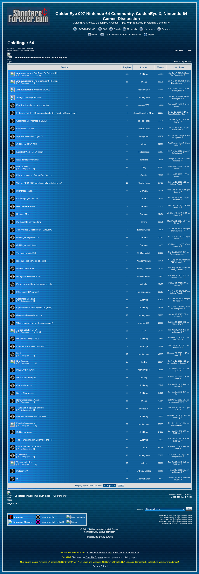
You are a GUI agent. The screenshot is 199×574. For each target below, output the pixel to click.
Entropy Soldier (144, 471)
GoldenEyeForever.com (98, 552)
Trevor (176, 122)
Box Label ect (22, 166)
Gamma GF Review (25, 206)
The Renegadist (176, 75)
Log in (151, 34)
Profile (95, 34)
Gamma (144, 191)
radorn (144, 463)
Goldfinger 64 (20, 42)
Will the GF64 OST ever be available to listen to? (39, 183)
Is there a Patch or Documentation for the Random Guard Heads (46, 113)
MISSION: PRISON (25, 370)
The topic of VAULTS (26, 253)
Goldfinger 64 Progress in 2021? (31, 121)
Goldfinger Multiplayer (26, 245)
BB (96, 537)
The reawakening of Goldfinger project (34, 440)
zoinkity (143, 284)
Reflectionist (143, 152)
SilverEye (143, 346)
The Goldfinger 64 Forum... (46, 81)
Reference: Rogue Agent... (28, 400)
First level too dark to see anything (32, 105)
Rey (144, 331)
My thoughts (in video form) (29, 222)
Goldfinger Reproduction (27, 237)
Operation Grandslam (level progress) (34, 307)
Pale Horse (176, 130)
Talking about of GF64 (26, 330)
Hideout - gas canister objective (31, 261)
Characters (21, 454)
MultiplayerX (177, 332)
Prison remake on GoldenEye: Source (34, 175)
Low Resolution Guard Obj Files (31, 416)
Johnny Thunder (176, 184)
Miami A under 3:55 (25, 268)
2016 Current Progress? (27, 292)
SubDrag (21, 48)
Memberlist (132, 29)
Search (117, 29)
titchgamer (144, 136)
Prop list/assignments (26, 423)
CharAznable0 (143, 479)
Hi (17, 479)
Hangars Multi (22, 214)
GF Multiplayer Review (27, 198)
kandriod (144, 160)
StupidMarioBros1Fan (144, 113)
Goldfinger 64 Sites (33, 97)
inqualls (177, 316)
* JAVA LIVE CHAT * (87, 29)
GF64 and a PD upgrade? (28, 446)
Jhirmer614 (143, 323)
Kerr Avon (177, 340)
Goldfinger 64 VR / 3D (26, 144)
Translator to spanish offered (30, 408)
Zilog (143, 167)
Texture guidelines (24, 462)
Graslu (144, 175)
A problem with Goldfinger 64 (29, 136)
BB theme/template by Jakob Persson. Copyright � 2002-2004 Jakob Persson (99, 530)
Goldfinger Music (24, 432)
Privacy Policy (99, 566)
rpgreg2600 (143, 105)
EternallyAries (176, 83)
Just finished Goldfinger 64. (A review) (34, 230)
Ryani (144, 222)
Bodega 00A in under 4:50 (28, 276)
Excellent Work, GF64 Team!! (30, 152)
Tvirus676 (143, 408)
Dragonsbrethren (176, 254)
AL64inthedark (144, 253)
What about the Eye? (26, 377)
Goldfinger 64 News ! (26, 299)
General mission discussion (29, 315)
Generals (29, 48)
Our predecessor (24, 385)
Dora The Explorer (94, 557)
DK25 (177, 355)
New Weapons (23, 361)
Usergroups (149, 29)
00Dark (177, 480)
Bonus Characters (25, 393)
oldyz (143, 144)
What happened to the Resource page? (34, 323)
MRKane (176, 200)
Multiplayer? (22, 471)
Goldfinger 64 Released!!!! (46, 73)
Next (190, 50)
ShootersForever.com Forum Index (32, 57)
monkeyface (144, 90)
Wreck (144, 82)
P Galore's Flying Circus (27, 338)
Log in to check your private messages (123, 34)
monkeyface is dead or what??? (31, 346)
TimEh (144, 362)
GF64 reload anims (25, 128)
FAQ (105, 29)
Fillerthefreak (144, 128)
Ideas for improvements (27, 160)
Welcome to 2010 (42, 90)
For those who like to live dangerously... (34, 284)
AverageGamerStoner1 (177, 363)
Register (166, 29)
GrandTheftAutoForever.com (125, 552)
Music (19, 353)
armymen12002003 (176, 402)
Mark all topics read (183, 62)
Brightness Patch (24, 191)
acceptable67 (176, 456)
